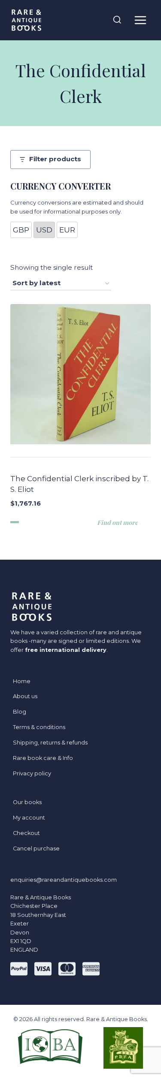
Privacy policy (32, 773)
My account (29, 817)
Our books (27, 802)
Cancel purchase (36, 848)
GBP (21, 230)
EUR (67, 230)
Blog (19, 711)
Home (21, 681)
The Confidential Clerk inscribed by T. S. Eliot (79, 484)
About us (25, 696)
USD (44, 230)
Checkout (26, 833)
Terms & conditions (39, 727)
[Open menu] (140, 20)
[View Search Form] (117, 20)
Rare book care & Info (43, 758)
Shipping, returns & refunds (50, 742)
